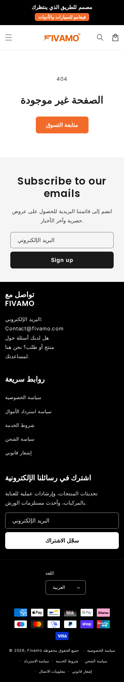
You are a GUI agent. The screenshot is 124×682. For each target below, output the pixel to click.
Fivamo (34, 650)
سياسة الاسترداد (36, 661)
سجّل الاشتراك (62, 540)
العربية (59, 587)
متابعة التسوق (62, 124)
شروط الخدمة (19, 425)
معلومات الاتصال (52, 671)
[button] (8, 37)
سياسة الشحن (19, 439)
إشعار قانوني (18, 452)
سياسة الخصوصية (23, 397)
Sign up (62, 259)
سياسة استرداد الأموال (28, 411)
